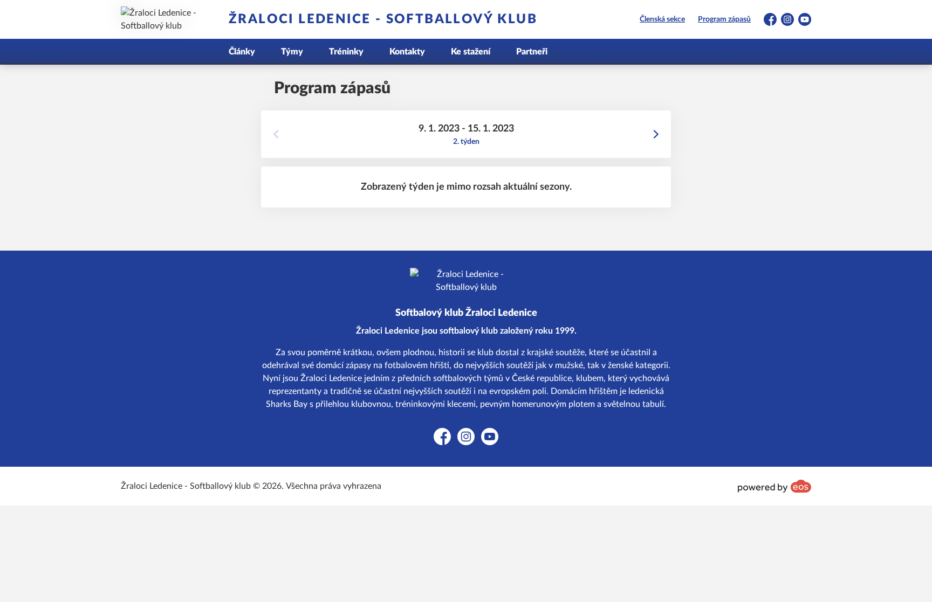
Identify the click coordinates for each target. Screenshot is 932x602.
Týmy (292, 51)
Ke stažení (470, 51)
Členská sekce (662, 19)
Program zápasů (724, 19)
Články (242, 51)
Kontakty (407, 51)
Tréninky (346, 51)
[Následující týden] (655, 134)
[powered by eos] (774, 486)
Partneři (531, 51)
